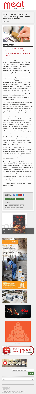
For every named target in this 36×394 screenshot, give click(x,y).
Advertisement (18, 318)
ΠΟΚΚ (21, 205)
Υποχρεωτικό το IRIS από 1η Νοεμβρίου (15, 51)
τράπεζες (19, 207)
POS (10, 205)
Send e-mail (19, 198)
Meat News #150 (8, 230)
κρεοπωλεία (16, 205)
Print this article (10, 198)
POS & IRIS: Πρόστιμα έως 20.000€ (14, 48)
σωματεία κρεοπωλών (10, 207)
